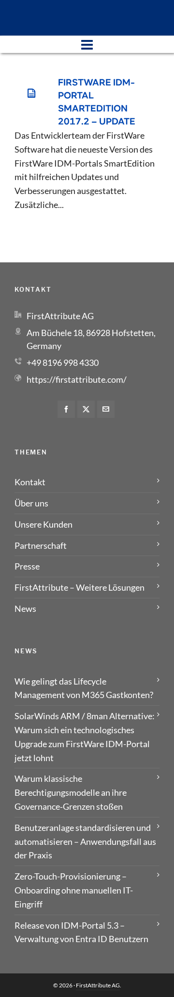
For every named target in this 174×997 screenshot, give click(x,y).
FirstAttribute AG (98, 985)
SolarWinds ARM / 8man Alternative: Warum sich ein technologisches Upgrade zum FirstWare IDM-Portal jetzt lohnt (84, 737)
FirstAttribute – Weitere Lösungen (79, 587)
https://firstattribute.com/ (77, 379)
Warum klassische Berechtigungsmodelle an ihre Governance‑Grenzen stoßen (70, 792)
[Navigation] (87, 44)
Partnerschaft (40, 545)
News (25, 608)
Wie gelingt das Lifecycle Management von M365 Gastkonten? (83, 688)
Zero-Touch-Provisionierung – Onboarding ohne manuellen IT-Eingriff (73, 890)
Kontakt (29, 482)
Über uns (31, 503)
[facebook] (66, 409)
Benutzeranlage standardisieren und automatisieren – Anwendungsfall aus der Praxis (85, 841)
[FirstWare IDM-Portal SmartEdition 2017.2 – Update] (31, 93)
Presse (27, 566)
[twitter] (86, 409)
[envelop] (106, 409)
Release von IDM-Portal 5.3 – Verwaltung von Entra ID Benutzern (81, 932)
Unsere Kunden (43, 524)
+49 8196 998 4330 (63, 362)
